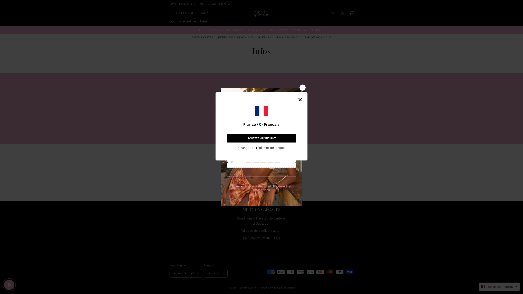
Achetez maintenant (262, 138)
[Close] (300, 100)
